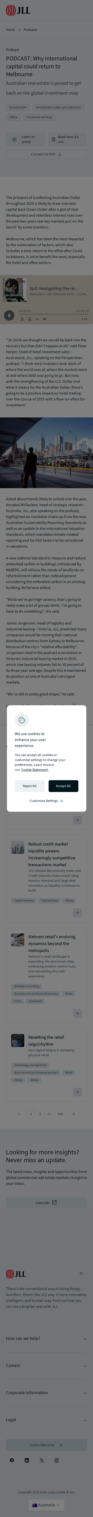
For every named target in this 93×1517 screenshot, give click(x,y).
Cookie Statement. (35, 769)
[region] (46, 758)
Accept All (63, 786)
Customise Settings (47, 801)
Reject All (29, 786)
